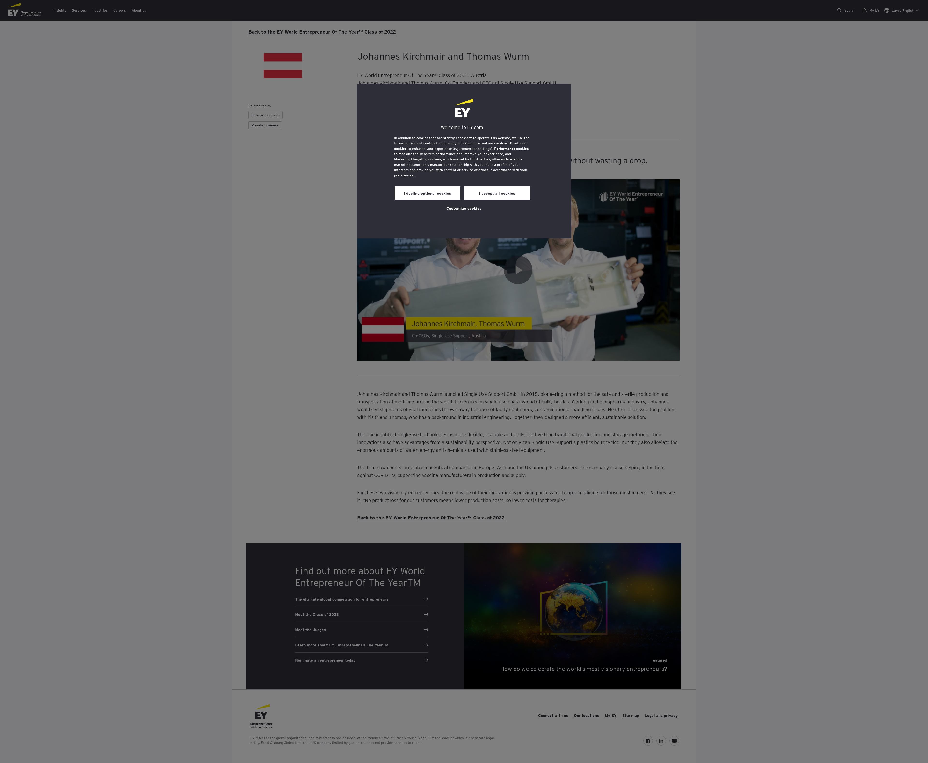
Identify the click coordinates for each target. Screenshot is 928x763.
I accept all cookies (497, 193)
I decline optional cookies (427, 193)
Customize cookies (464, 208)
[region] (464, 161)
